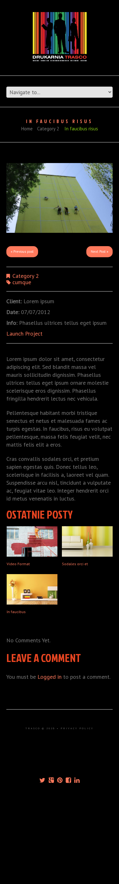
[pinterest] (60, 780)
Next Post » (99, 251)
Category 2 (48, 129)
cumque (21, 282)
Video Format (18, 563)
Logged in (49, 676)
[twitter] (42, 780)
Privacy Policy (77, 728)
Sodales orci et (75, 563)
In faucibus (16, 611)
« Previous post (22, 251)
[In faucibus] (32, 589)
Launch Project (24, 333)
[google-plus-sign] (51, 780)
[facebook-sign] (68, 780)
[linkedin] (77, 780)
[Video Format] (32, 541)
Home (27, 129)
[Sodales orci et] (87, 541)
